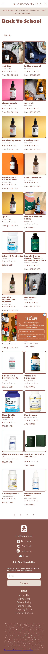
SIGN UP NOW (31, 336)
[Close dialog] (44, 314)
